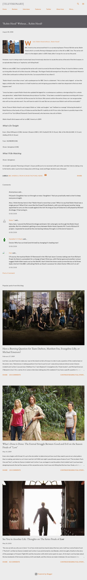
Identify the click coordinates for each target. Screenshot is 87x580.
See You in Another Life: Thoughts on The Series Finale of (33, 539)
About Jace (60, 9)
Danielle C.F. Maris (15, 239)
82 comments (14, 562)
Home (5, 9)
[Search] (78, 4)
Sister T (11, 220)
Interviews (26, 9)
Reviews (14, 9)
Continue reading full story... (72, 375)
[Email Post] (45, 176)
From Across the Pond (28, 176)
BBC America (13, 176)
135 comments (15, 470)
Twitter (48, 9)
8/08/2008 (13, 214)
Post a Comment (9, 273)
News (40, 176)
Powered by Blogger (44, 574)
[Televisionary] (13, 3)
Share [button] (79, 176)
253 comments (15, 375)
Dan (10, 253)
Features (38, 9)
